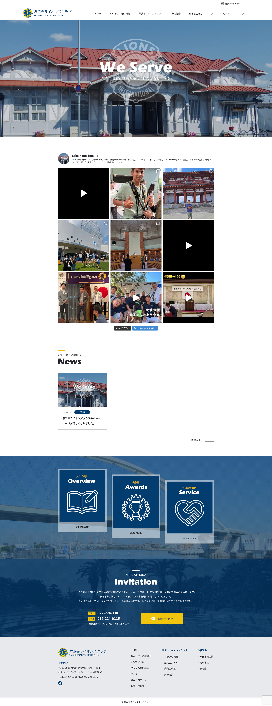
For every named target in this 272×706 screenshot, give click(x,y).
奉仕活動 (176, 13)
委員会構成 (170, 668)
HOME (98, 13)
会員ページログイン (234, 3)
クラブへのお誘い (220, 13)
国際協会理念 (195, 13)
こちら (172, 601)
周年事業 (204, 662)
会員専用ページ (139, 679)
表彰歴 (203, 668)
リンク (240, 13)
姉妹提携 (168, 674)
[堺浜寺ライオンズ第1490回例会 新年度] (188, 245)
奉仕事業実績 (206, 656)
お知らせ (82, 412)
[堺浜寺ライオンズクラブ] (52, 13)
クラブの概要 (171, 656)
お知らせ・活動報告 (120, 13)
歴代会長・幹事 (172, 662)
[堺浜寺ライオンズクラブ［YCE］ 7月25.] (188, 193)
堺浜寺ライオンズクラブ (150, 13)
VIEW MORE (82, 527)
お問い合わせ (137, 685)
